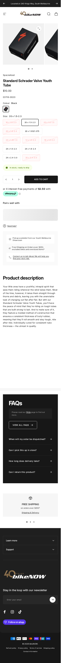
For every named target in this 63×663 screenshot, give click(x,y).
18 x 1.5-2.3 (49, 140)
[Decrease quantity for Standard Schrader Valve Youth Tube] (6, 179)
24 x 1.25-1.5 (11, 140)
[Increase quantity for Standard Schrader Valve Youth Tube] (19, 179)
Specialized (9, 75)
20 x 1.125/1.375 (32, 131)
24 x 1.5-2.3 (11, 149)
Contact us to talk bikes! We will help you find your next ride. (31, 257)
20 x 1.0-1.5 (49, 122)
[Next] (56, 3)
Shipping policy (49, 648)
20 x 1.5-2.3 (30, 122)
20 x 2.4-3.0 (31, 158)
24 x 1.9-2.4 (30, 149)
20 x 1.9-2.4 (11, 131)
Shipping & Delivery (30, 512)
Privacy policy (23, 648)
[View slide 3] (34, 522)
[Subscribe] (53, 600)
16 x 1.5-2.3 (11, 122)
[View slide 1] (27, 522)
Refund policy (11, 648)
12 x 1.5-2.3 (30, 140)
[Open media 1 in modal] (39, 29)
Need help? (12, 226)
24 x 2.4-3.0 (11, 158)
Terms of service (36, 648)
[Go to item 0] (28, 69)
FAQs (28, 412)
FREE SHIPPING (30, 504)
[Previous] (4, 3)
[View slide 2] (30, 522)
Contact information (30, 651)
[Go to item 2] (32, 69)
